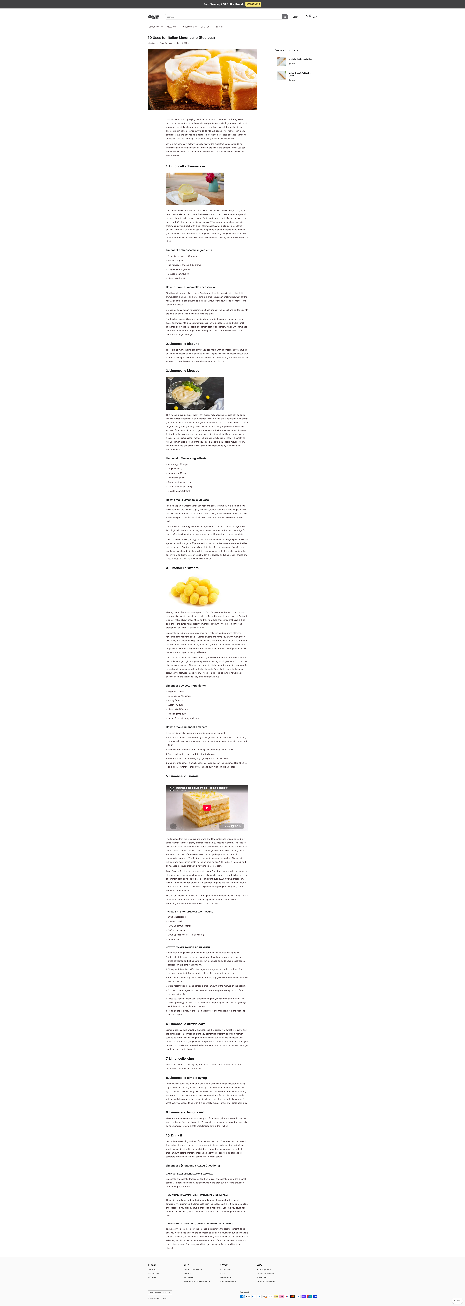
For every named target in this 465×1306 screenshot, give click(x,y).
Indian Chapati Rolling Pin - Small (300, 74)
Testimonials (153, 1273)
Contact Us (225, 1269)
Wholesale (188, 1277)
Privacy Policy (263, 1277)
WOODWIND (188, 27)
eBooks (187, 1273)
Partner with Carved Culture (197, 1281)
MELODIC (171, 27)
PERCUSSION (154, 27)
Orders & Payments (265, 1273)
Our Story (152, 1269)
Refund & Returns (228, 1281)
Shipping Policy (264, 1269)
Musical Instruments (193, 1269)
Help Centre (225, 1277)
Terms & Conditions (266, 1281)
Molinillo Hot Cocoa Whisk (300, 59)
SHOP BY (205, 27)
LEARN (219, 27)
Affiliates (152, 1277)
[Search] (285, 16)
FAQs (222, 1273)
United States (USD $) (158, 1292)
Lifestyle (151, 43)
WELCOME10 (253, 4)
